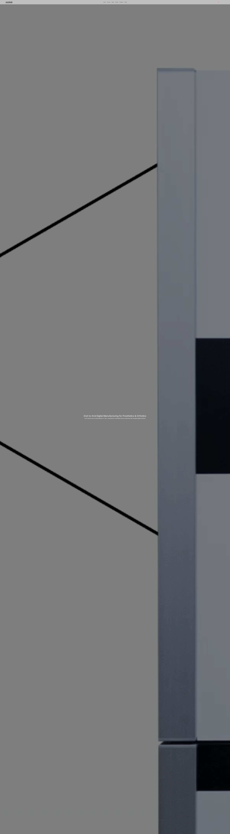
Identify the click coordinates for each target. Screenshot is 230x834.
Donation (121, 2)
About (113, 2)
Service (108, 2)
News (126, 2)
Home (104, 2)
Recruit (116, 2)
